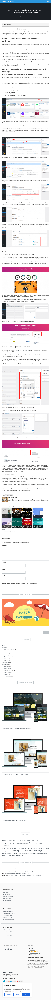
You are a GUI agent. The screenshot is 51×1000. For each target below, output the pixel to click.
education (40, 843)
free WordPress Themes (42, 488)
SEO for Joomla (29, 853)
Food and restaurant (31, 846)
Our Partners (33, 954)
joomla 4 (32, 848)
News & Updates (7, 655)
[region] (17, 990)
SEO (24, 853)
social (3, 856)
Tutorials (3, 531)
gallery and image (9, 848)
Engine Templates (8, 1)
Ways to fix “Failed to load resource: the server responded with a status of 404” (25, 875)
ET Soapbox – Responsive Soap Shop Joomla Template (15, 774)
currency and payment (18, 843)
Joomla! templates (6, 892)
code (25, 840)
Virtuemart (6, 660)
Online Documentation (7, 915)
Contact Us (32, 950)
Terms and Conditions (10, 975)
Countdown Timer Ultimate (20, 79)
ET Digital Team (14, 16)
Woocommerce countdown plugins (23, 82)
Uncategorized (7, 531)
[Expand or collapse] (48, 25)
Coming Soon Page (30, 840)
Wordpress (13, 531)
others (23, 851)
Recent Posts (9, 495)
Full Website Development (8, 937)
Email (4, 569)
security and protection (15, 853)
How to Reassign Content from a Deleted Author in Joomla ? (21, 868)
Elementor (6, 666)
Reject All (17, 994)
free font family (44, 846)
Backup (9, 840)
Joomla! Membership (7, 898)
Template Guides (8, 656)
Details (30, 708)
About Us (32, 948)
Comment (5, 545)
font (25, 846)
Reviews (6, 853)
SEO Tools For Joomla (36, 853)
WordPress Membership (7, 900)
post (43, 851)
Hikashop (6, 651)
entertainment (12, 846)
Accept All (26, 994)
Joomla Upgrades (6, 933)
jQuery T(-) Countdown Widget (22, 350)
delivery (26, 843)
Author (3, 495)
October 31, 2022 (26, 16)
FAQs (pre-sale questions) (8, 911)
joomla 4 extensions (40, 848)
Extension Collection (9, 649)
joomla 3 (27, 848)
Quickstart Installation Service (9, 929)
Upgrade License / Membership (9, 919)
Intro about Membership (8, 896)
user (10, 856)
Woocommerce (17, 855)
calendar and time (19, 840)
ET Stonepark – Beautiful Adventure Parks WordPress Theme (17, 728)
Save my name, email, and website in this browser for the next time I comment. (19, 583)
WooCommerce (7, 676)
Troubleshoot (5, 662)
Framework (39, 846)
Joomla (4, 647)
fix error (22, 846)
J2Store (6, 653)
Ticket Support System (7, 917)
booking (13, 840)
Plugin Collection (8, 670)
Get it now (22, 708)
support (7, 855)
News (20, 851)
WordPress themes (7, 894)
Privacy (4, 975)
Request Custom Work (7, 931)
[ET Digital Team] (5, 501)
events (17, 846)
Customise (9, 994)
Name (4, 562)
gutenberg (21, 848)
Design (3, 645)
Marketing (3, 529)
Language (5, 851)
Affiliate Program (34, 951)
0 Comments (37, 16)
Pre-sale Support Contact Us (9, 913)
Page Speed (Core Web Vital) (8, 935)
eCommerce (33, 843)
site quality (44, 853)
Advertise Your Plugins (35, 953)
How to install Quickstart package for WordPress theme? (21, 871)
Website (4, 575)
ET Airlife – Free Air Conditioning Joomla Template (14, 820)
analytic (4, 840)
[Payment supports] (13, 982)
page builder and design (33, 851)
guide (17, 848)
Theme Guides (7, 672)
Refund (17, 975)
